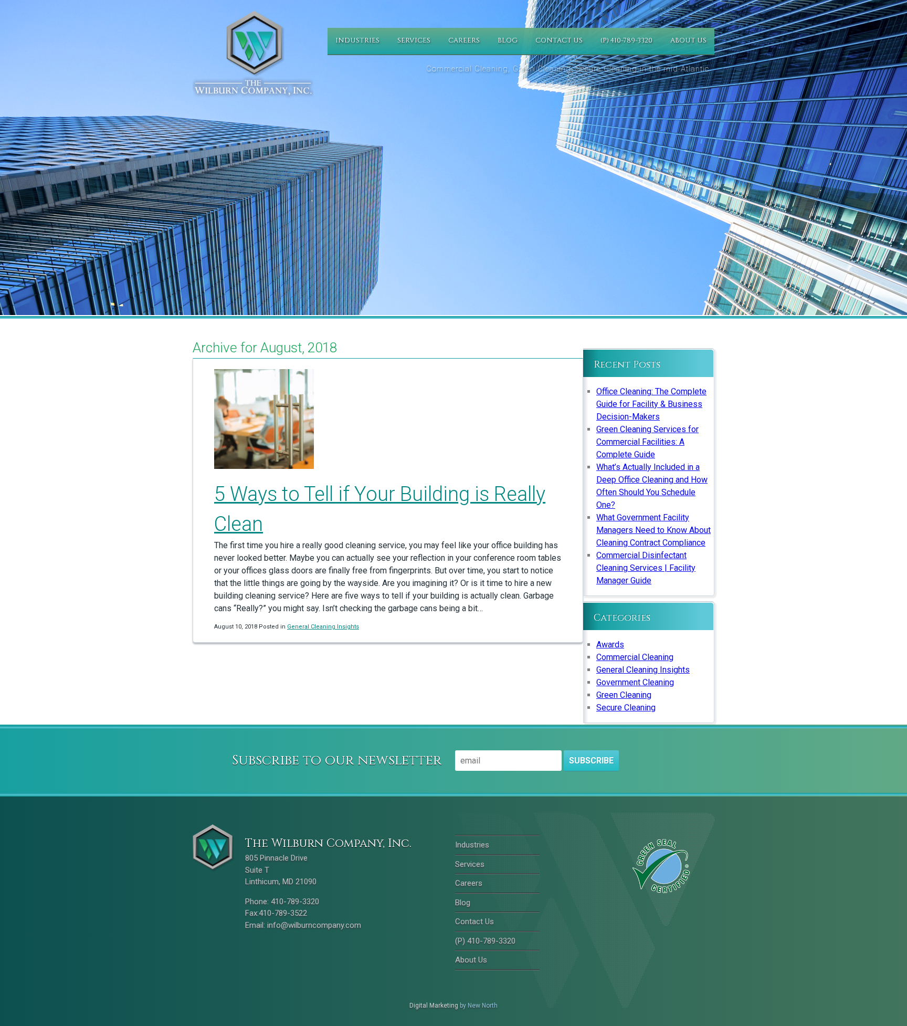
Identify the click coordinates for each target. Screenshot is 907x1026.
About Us (688, 40)
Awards (610, 645)
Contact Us (559, 40)
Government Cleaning (635, 682)
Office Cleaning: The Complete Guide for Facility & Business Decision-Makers (651, 404)
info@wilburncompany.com (314, 925)
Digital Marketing (433, 1005)
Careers (464, 40)
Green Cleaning (623, 695)
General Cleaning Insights (323, 626)
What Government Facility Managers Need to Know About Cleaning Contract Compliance (653, 530)
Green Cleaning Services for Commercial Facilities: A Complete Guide (647, 441)
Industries (357, 40)
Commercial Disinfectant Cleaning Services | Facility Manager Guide (645, 567)
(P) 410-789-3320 (626, 40)
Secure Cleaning (626, 708)
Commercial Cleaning (634, 657)
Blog (508, 40)
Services (413, 40)
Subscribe (591, 761)
